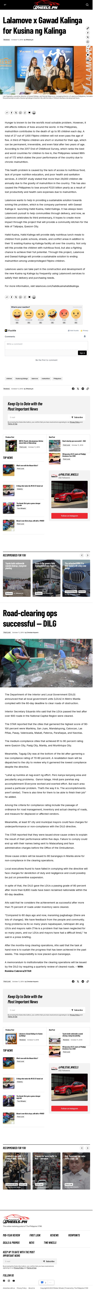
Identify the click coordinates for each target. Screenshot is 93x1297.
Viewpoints (74, 1231)
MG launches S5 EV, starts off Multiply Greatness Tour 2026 (73, 455)
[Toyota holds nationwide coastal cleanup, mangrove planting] (16, 578)
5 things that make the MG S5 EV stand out (29, 486)
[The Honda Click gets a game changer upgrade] (8, 508)
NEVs (31, 1238)
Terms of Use (12, 424)
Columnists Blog (69, 591)
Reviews (7, 40)
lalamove (34, 378)
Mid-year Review (11, 1231)
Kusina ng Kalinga (21, 378)
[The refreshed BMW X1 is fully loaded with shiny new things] (74, 578)
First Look (23, 447)
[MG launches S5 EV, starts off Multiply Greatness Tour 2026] (54, 459)
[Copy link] (85, 388)
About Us (31, 1284)
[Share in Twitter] (76, 388)
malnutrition (45, 378)
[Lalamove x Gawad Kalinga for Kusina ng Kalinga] (24, 1036)
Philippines (56, 378)
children (8, 378)
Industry (20, 489)
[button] (5, 5)
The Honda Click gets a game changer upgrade (28, 504)
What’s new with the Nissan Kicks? (27, 465)
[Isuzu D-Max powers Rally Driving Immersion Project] (45, 578)
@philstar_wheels (67, 474)
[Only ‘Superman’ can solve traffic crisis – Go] (74, 1170)
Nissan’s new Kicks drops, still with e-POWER (28, 522)
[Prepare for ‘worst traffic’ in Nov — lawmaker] (45, 1170)
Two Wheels (21, 508)
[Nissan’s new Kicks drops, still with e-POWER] (8, 525)
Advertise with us (9, 1284)
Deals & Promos (11, 1238)
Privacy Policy (75, 422)
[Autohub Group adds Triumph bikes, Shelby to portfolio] (16, 1170)
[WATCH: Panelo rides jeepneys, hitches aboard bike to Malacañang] (24, 444)
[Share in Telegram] (81, 388)
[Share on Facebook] (71, 388)
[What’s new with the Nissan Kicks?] (8, 470)
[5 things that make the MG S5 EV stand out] (8, 490)
